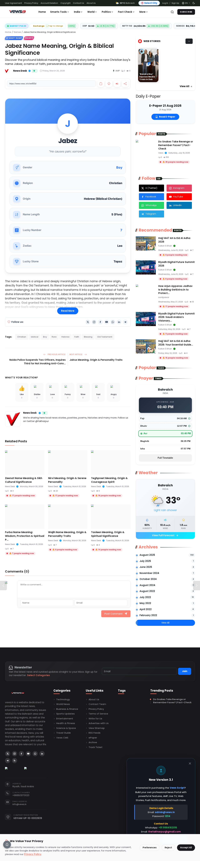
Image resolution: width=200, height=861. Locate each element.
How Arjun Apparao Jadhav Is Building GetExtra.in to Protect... (175, 289)
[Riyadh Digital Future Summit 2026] (146, 267)
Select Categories (38, 675)
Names (17, 32)
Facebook (150, 196)
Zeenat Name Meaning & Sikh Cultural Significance (23, 480)
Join (184, 671)
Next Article (76, 354)
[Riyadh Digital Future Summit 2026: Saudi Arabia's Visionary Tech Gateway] (146, 319)
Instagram (178, 188)
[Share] (125, 83)
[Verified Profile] (29, 71)
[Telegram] (125, 322)
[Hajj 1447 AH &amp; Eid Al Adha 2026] (146, 243)
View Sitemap (97, 728)
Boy (45, 336)
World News (63, 704)
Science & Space (66, 728)
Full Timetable (165, 457)
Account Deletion (49, 3)
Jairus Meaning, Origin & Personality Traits (96, 359)
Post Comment (114, 613)
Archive (93, 742)
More (142, 11)
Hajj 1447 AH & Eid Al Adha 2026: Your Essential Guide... (175, 342)
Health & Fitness (65, 723)
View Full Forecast (165, 535)
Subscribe (186, 11)
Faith (76, 336)
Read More (67, 310)
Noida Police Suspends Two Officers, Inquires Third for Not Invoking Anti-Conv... (37, 361)
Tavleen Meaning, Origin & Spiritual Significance (107, 534)
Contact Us (78, 3)
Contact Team (97, 704)
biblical (34, 336)
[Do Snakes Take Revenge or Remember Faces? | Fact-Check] (146, 147)
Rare (54, 336)
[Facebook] (100, 322)
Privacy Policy (31, 3)
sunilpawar (163, 297)
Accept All (186, 847)
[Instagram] (94, 322)
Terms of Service (98, 713)
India (77, 11)
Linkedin (177, 205)
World (91, 11)
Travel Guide (63, 732)
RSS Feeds (94, 732)
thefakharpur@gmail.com (164, 831)
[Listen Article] (117, 83)
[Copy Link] (101, 83)
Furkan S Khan (165, 245)
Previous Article (56, 354)
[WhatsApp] (112, 322)
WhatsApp (151, 205)
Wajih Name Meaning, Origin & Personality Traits (67, 534)
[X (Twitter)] (87, 322)
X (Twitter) (151, 188)
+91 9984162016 (167, 827)
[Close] (189, 763)
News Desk (30, 412)
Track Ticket (95, 747)
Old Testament (104, 336)
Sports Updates (65, 713)
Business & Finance (67, 709)
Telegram (150, 213)
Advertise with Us (99, 723)
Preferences (150, 847)
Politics (106, 11)
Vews (160, 153)
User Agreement (13, 3)
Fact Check (125, 11)
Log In (165, 3)
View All (185, 86)
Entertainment (64, 718)
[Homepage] (17, 11)
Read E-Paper (167, 116)
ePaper (93, 737)
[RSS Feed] (14, 760)
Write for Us (95, 718)
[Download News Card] (109, 83)
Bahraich (127, 3)
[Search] (172, 12)
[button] (186, 3)
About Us (91, 3)
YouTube (178, 196)
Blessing (88, 336)
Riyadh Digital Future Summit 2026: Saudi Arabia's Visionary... (176, 317)
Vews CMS (62, 737)
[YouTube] (106, 322)
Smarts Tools (58, 11)
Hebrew (65, 336)
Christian (21, 336)
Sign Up (175, 3)
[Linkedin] (119, 322)
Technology (63, 699)
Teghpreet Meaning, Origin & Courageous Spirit (109, 480)
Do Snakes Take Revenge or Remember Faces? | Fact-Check (175, 145)
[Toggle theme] (193, 3)
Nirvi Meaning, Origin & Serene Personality (67, 480)
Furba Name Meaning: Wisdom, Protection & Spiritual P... (24, 536)
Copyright (65, 3)
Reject (168, 847)
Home (42, 11)
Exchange (48, 26)
